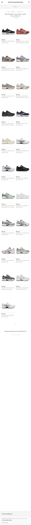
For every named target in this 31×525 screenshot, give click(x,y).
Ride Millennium (20, 11)
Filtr (16, 6)
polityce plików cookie (7, 520)
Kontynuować (5, 522)
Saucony (13, 11)
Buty (8, 11)
